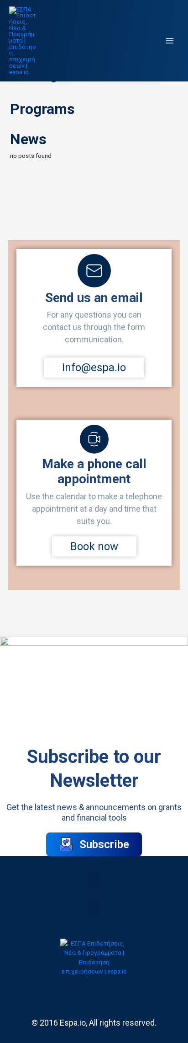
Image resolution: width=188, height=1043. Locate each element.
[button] (94, 879)
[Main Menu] (170, 41)
